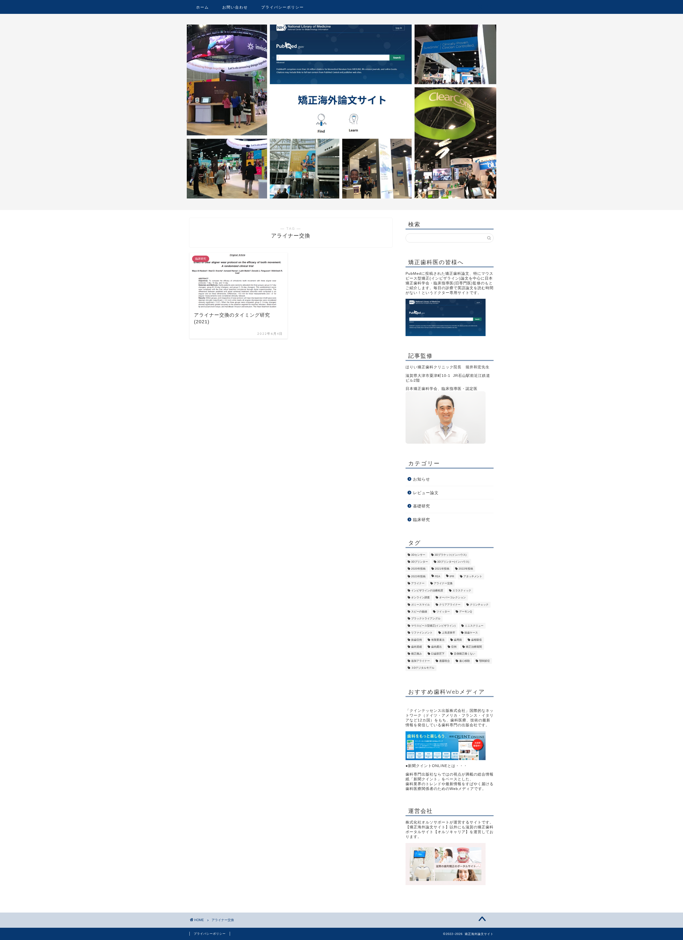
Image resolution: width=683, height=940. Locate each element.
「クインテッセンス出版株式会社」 (438, 711)
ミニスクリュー (474, 625)
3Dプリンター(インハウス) (453, 561)
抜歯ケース (471, 632)
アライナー (417, 583)
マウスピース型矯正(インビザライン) (433, 625)
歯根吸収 (476, 639)
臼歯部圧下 (437, 653)
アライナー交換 (443, 583)
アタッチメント (472, 576)
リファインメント (421, 632)
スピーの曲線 (419, 611)
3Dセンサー (418, 554)
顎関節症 (484, 660)
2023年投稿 (418, 576)
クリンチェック (479, 604)
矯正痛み (416, 653)
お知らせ (421, 479)
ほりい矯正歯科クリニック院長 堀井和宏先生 (448, 367)
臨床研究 (421, 519)
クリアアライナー (449, 604)
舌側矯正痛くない (464, 653)
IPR (452, 576)
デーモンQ (465, 611)
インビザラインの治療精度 (427, 590)
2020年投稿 (418, 568)
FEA (437, 576)
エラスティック (461, 590)
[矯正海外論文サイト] (341, 197)
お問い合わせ (235, 7)
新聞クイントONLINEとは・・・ (437, 766)
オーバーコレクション (452, 597)
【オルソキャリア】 (452, 832)
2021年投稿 (442, 568)
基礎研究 (421, 506)
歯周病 (458, 639)
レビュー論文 (426, 492)
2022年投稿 (466, 568)
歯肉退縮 (416, 646)
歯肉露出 (436, 646)
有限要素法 (437, 639)
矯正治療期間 (474, 646)
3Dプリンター (419, 561)
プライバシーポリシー (282, 7)
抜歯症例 (416, 639)
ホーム (202, 7)
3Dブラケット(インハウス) (450, 554)
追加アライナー (420, 660)
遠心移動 (464, 660)
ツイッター (443, 611)
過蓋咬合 (444, 660)
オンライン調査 (420, 597)
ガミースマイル (420, 604)
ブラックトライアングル (425, 618)
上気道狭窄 (448, 632)
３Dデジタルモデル (422, 668)
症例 (453, 646)
